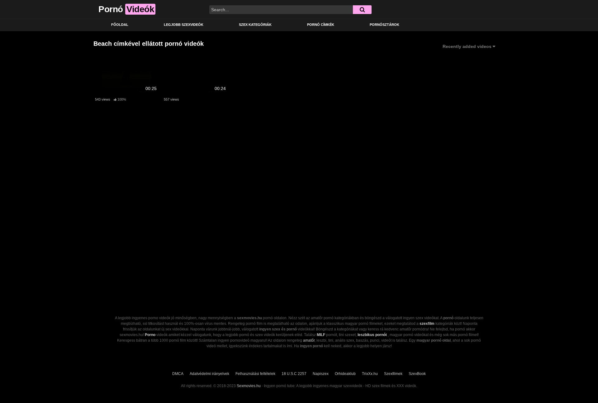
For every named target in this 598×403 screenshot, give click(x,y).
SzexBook (417, 374)
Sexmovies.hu (249, 386)
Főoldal (119, 24)
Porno (150, 335)
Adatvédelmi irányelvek (209, 374)
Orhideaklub (345, 374)
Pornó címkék (320, 24)
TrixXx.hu (370, 374)
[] (362, 9)
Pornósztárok (384, 24)
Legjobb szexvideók (183, 24)
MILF (321, 335)
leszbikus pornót (372, 335)
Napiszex (321, 374)
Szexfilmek (393, 374)
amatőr (309, 340)
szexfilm (427, 323)
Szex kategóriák (255, 24)
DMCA (177, 374)
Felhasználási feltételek (255, 374)
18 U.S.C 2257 (294, 374)
